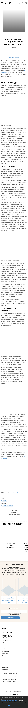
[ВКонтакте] (13, 694)
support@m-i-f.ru (6, 641)
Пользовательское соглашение (9, 679)
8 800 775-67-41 (7, 633)
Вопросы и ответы (6, 651)
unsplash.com (14, 492)
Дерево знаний (5, 653)
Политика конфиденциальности (9, 681)
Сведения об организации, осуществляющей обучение (12, 677)
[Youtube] (10, 694)
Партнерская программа (7, 665)
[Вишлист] (22, 3)
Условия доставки (6, 655)
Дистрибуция (5, 667)
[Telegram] (17, 694)
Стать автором (5, 662)
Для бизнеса (5, 669)
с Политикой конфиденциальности (9, 700)
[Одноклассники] (15, 694)
